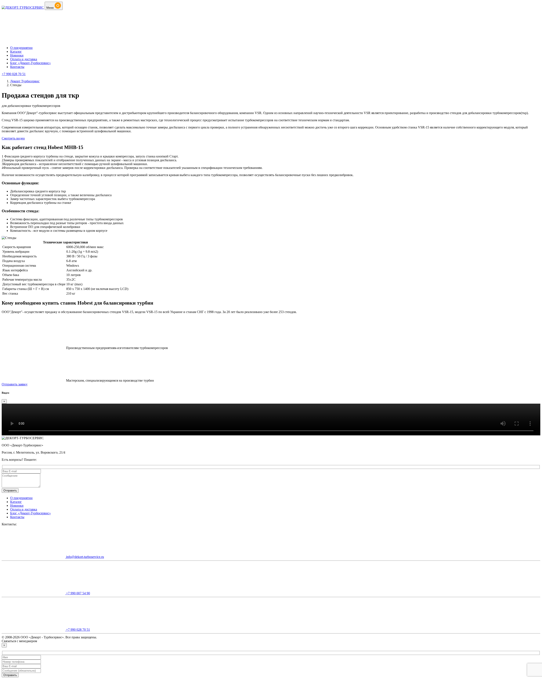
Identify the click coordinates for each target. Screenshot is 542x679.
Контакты (17, 67)
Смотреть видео (13, 138)
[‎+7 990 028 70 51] (33, 40)
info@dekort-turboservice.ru (84, 557)
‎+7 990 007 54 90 (77, 593)
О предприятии (21, 48)
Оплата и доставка (23, 59)
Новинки (17, 55)
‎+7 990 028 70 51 (14, 74)
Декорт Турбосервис (25, 81)
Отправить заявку (15, 384)
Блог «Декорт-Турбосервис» (30, 63)
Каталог (16, 51)
